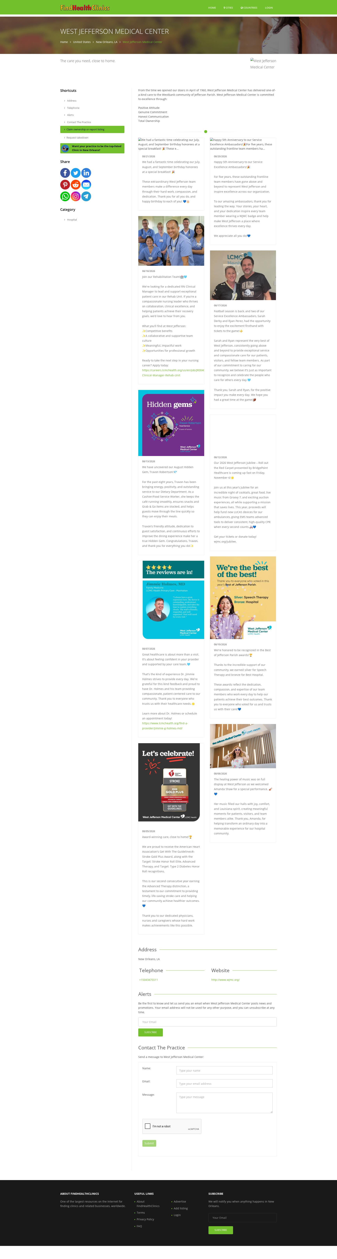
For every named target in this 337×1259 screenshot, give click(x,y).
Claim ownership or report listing (85, 129)
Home (212, 7)
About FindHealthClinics (148, 1204)
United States (82, 42)
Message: (148, 1094)
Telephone (73, 108)
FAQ (139, 1226)
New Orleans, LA (106, 42)
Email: (146, 1081)
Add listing (181, 1208)
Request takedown (77, 137)
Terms (141, 1212)
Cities (229, 7)
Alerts (70, 115)
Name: (146, 1068)
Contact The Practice (79, 122)
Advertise (180, 1201)
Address (71, 100)
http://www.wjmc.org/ (225, 980)
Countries (250, 7)
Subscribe (150, 1032)
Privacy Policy (145, 1219)
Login (269, 7)
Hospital (72, 219)
